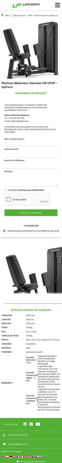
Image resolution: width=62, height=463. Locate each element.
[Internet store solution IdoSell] (31, 461)
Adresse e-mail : (12, 149)
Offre (30, 15)
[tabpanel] (31, 50)
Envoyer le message (31, 212)
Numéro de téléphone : (15, 160)
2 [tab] (29, 76)
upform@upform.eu (19, 121)
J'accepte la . (25, 190)
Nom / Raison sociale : (15, 139)
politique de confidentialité (31, 190)
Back (7, 15)
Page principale (19, 15)
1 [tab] (26, 76)
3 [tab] (32, 76)
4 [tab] (35, 76)
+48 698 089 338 (16, 118)
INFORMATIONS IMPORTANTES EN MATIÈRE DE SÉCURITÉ (33, 231)
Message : (9, 171)
